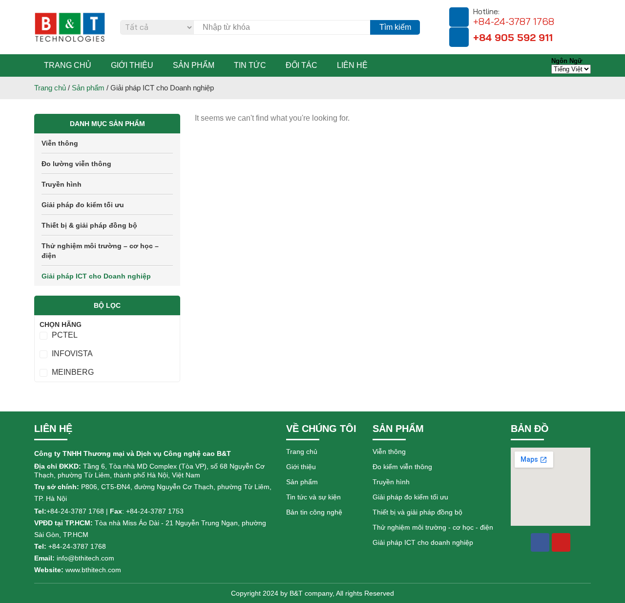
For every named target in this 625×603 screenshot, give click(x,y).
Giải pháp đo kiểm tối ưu (83, 205)
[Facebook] (540, 542)
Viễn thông (60, 143)
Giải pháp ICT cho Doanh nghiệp (96, 276)
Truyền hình (62, 184)
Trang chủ (67, 65)
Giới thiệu (132, 65)
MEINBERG (73, 372)
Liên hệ (352, 65)
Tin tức (250, 65)
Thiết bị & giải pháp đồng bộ (89, 225)
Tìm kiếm (395, 27)
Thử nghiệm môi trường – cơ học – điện (100, 250)
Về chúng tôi (321, 428)
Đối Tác (301, 65)
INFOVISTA (72, 353)
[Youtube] (561, 542)
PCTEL (65, 335)
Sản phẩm (193, 65)
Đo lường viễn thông (76, 164)
